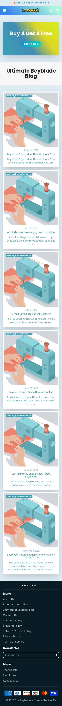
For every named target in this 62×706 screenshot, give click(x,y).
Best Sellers (10, 670)
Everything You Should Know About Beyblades (31, 450)
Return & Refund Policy (17, 631)
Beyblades (9, 675)
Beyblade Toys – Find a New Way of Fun (31, 369)
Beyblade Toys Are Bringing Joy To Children (31, 209)
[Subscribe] (56, 655)
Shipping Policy (12, 626)
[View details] (31, 38)
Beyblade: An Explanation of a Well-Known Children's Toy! (31, 533)
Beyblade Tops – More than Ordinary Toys (31, 129)
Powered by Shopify (44, 700)
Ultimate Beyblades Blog (18, 610)
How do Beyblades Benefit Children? (31, 289)
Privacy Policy (11, 636)
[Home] (31, 10)
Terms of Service (13, 641)
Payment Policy (12, 620)
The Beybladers (24, 700)
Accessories (10, 680)
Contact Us (10, 615)
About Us (8, 599)
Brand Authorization (15, 604)
